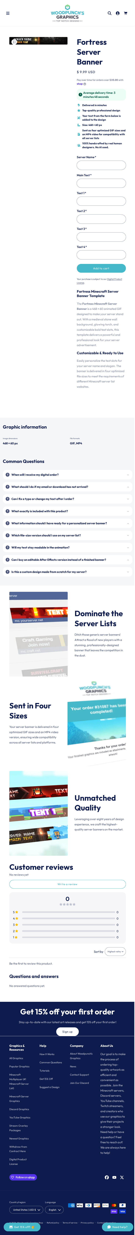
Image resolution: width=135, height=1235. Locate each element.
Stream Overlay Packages (18, 1128)
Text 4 (80, 247)
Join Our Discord (78, 1087)
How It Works (46, 1054)
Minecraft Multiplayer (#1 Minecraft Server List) (19, 1081)
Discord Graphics (19, 1109)
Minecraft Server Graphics (19, 1099)
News (72, 1071)
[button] (8, 13)
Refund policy (53, 1222)
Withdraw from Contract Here (18, 1149)
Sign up (66, 1031)
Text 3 (80, 229)
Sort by (96, 951)
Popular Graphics (19, 1066)
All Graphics (16, 1058)
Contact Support (78, 1079)
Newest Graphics (19, 1138)
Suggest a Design (49, 1091)
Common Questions (44, 1065)
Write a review (66, 884)
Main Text (82, 175)
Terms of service (70, 1222)
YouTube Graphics (19, 1117)
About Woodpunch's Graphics (76, 1058)
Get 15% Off (45, 1083)
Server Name (85, 157)
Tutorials (44, 1075)
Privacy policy (87, 1222)
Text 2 (80, 211)
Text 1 (80, 193)
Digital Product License (18, 1162)
